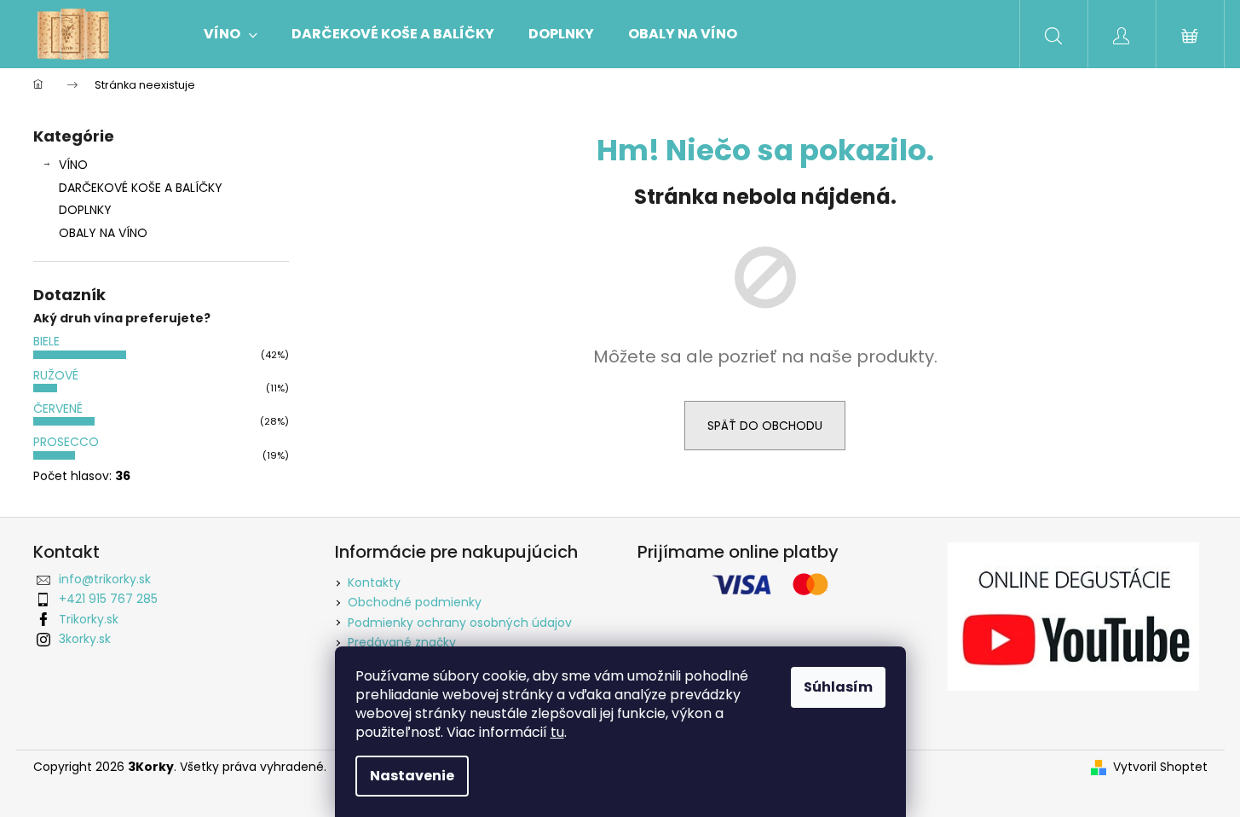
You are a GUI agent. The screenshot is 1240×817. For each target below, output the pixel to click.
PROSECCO (66, 441)
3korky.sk (85, 638)
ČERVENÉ (58, 408)
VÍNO (73, 164)
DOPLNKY (85, 209)
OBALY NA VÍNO (103, 232)
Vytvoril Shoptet (1160, 767)
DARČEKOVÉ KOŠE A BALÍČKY (140, 187)
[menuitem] (230, 34)
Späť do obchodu (764, 425)
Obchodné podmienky (415, 602)
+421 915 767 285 (108, 598)
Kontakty (374, 582)
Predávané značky (402, 642)
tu (557, 732)
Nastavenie (412, 775)
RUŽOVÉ (55, 375)
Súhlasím (838, 687)
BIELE (46, 341)
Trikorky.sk (88, 619)
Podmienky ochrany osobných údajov (460, 622)
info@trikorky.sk (105, 579)
